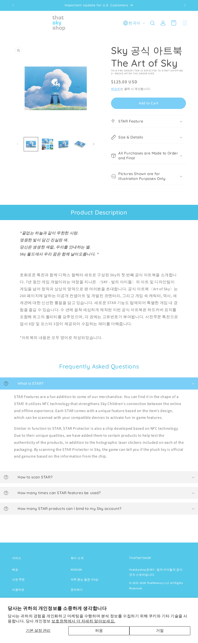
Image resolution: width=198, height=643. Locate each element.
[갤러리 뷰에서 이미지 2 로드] (47, 144)
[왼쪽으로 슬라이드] (17, 144)
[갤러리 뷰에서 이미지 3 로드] (64, 144)
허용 (99, 630)
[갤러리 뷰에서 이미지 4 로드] (80, 144)
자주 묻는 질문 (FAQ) (85, 580)
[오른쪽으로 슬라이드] (93, 144)
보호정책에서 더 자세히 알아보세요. (83, 621)
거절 (160, 630)
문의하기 (77, 590)
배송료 (115, 89)
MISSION (76, 570)
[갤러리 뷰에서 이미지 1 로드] (31, 144)
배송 (15, 570)
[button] (185, 23)
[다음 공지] (185, 5)
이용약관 (18, 590)
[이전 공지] (13, 5)
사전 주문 (18, 580)
